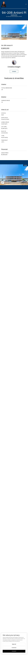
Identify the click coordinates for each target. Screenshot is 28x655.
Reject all (14, 644)
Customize (14, 647)
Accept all (14, 651)
